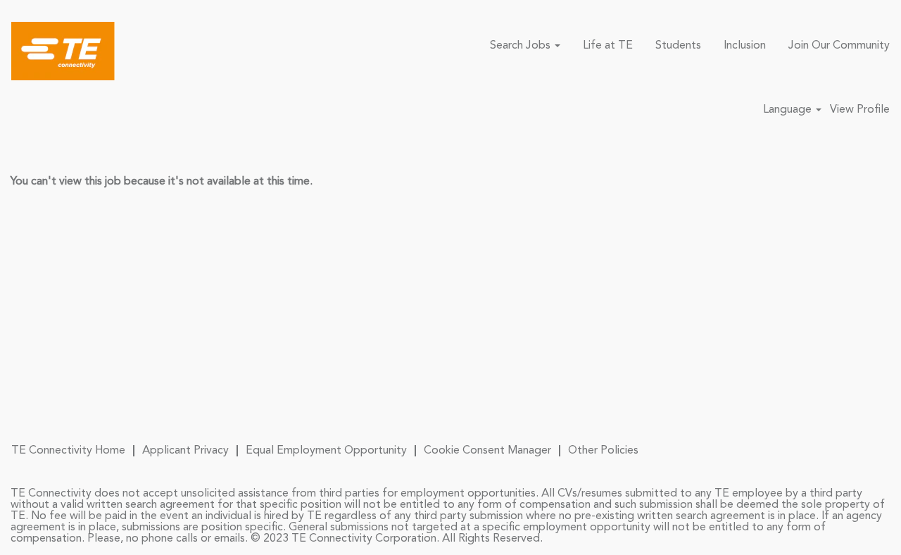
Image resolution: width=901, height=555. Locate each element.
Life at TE (608, 45)
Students (678, 45)
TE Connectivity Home (68, 450)
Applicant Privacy (185, 450)
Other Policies (603, 450)
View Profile (860, 110)
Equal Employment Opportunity (326, 450)
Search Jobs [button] (521, 45)
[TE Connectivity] (63, 51)
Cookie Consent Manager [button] (487, 450)
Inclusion (745, 45)
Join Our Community (839, 45)
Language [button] (788, 110)
